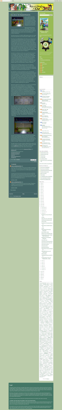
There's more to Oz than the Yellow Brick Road (46, 100)
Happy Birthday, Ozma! (45, 231)
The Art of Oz (44, 122)
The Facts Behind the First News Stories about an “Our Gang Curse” (47, 107)
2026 (42, 183)
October (43, 210)
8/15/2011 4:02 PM (14, 187)
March (43, 266)
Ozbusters (50, 345)
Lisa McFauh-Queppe (47, 332)
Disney (50, 302)
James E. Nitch (50, 318)
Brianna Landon (45, 294)
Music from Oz (45, 340)
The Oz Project (44, 123)
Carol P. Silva (50, 294)
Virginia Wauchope (49, 373)
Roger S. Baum (46, 361)
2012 (42, 204)
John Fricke (41, 325)
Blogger (48, 378)
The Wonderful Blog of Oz (46, 93)
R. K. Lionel (47, 354)
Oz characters (44, 345)
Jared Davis (51, 319)
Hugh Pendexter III (42, 317)
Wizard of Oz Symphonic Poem (45, 179)
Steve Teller (44, 368)
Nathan (43, 67)
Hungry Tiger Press (44, 173)
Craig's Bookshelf (48, 299)
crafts (44, 299)
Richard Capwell (45, 359)
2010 (42, 271)
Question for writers (45, 245)
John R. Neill (46, 325)
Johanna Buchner (45, 324)
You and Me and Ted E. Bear (46, 91)
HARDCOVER (42, 31)
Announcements (50, 288)
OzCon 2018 (41, 346)
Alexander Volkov (46, 284)
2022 (42, 189)
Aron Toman (47, 289)
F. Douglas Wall (49, 309)
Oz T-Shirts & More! (44, 158)
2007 (42, 275)
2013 (42, 202)
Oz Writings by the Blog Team (45, 59)
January (43, 269)
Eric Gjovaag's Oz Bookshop (45, 167)
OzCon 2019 (46, 346)
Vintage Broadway (45, 112)
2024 (42, 186)
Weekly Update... (44, 253)
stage (41, 368)
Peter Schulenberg (45, 350)
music (41, 340)
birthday (41, 293)
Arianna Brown (43, 289)
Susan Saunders (49, 368)
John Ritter (50, 325)
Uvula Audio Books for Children (45, 177)
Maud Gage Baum (46, 336)
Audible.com (16, 145)
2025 (42, 184)
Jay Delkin (42, 321)
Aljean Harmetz (47, 285)
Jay (42, 65)
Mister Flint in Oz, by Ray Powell (47, 218)
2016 (42, 198)
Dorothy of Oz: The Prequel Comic (47, 233)
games (50, 311)
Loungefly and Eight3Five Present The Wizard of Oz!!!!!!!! (47, 120)
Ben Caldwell (49, 292)
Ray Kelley (44, 356)
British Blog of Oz (45, 145)
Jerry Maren (42, 323)
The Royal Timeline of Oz (45, 171)
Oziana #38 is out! (44, 239)
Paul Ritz (47, 349)
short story (51, 367)
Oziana (42, 348)
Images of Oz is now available (46, 143)
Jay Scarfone (46, 321)
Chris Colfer (42, 295)
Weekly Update (44, 221)
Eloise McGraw (48, 307)
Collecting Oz (45, 297)
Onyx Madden (47, 344)
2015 (42, 199)
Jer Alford (51, 322)
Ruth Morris (45, 362)
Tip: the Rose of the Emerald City (46, 133)
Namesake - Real (44, 103)
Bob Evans (45, 293)
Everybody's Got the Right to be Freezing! (46, 114)
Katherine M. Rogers (46, 329)
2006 (42, 277)
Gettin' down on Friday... (45, 244)
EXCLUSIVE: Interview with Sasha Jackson (46, 252)
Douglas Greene (46, 304)
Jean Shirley (51, 321)
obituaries (43, 344)
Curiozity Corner (45, 118)
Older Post (35, 193)
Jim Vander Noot (48, 323)
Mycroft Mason (42, 342)
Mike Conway (49, 339)
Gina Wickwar (45, 314)
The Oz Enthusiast (45, 116)
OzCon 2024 (51, 346)
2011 (42, 206)
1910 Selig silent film (43, 282)
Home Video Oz (48, 316)
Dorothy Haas (41, 304)
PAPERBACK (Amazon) (44, 32)
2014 (42, 201)
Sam (42, 68)
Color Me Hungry (44, 110)
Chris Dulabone (48, 295)
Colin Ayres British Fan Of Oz (16, 166)
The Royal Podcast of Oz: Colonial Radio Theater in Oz (47, 235)
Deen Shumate (47, 301)
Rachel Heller (47, 355)
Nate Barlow (41, 343)
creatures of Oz (41, 300)
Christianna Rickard (42, 296)
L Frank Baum (50, 330)
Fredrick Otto (43, 311)
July (42, 260)
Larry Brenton (42, 332)
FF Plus (45, 310)
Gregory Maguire (42, 316)
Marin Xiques (43, 335)
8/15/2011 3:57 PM (14, 179)
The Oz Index (43, 174)
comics (41, 299)
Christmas (47, 296)
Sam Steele (41, 366)
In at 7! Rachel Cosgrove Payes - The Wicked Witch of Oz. (46, 147)
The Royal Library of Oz (44, 154)
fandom (41, 310)
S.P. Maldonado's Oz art (46, 142)
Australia (45, 292)
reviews (35, 161)
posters (44, 354)
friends (47, 311)
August (43, 213)
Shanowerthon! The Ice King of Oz (47, 242)
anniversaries (45, 288)
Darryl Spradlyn (47, 300)
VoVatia (43, 91)
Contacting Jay (43, 155)
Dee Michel (42, 301)
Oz (50, 344)
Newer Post (11, 193)
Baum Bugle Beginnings (45, 247)
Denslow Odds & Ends (45, 116)
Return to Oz (42, 357)
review (46, 357)
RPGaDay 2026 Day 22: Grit (46, 101)
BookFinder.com (13, 150)
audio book (46, 291)
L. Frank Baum (43, 331)
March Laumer (44, 333)
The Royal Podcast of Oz (44, 152)
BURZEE (43, 125)
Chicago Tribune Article (45, 130)
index (47, 317)
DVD (50, 304)
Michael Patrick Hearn (43, 339)
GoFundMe (41, 315)
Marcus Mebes (50, 333)
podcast (46, 353)
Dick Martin (45, 302)
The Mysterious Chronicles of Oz (47, 220)
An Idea (43, 228)
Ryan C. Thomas (47, 364)
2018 (42, 195)
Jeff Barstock (42, 322)
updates (49, 372)
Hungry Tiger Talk (45, 109)
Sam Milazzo (45, 365)
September (43, 211)
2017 (42, 196)
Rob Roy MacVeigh (46, 360)
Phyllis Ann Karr (45, 351)
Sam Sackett (50, 365)
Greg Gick (45, 315)
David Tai (51, 300)
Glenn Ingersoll (50, 314)
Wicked (51, 374)
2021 (42, 190)
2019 (42, 193)
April (43, 265)
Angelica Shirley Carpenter (46, 287)
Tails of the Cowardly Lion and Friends (46, 163)
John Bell (50, 324)
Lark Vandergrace (50, 331)
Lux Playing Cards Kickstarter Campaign (46, 141)
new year (51, 343)
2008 (42, 274)
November (43, 208)
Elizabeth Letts (42, 307)
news (40, 344)
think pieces (45, 372)
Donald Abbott (49, 303)
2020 (42, 192)
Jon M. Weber (41, 326)
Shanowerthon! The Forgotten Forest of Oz (46, 230)
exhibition (44, 309)
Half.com (29, 149)
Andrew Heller (46, 286)
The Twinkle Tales (47, 369)
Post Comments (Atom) (17, 196)
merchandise (44, 337)
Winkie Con (49, 375)
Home (23, 193)
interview (50, 317)
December (43, 207)
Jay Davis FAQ (43, 157)
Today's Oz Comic (44, 94)
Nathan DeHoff (46, 343)
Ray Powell (49, 356)
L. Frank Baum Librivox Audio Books (46, 176)
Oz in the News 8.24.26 (45, 97)
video (52, 372)
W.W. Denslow (42, 374)
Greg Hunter (49, 315)
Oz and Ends (44, 105)
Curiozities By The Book (46, 139)
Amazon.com (26, 149)
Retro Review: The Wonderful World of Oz (46, 238)
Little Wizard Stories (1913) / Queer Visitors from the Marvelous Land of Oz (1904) (47, 127)
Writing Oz (41, 376)
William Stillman (43, 375)
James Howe (41, 319)
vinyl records (43, 373)
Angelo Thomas (44, 63)
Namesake (43, 103)
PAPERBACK (46, 31)
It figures (43, 217)
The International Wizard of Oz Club (46, 170)
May (42, 263)
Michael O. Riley (49, 338)
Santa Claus (47, 366)
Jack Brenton (41, 318)
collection (50, 297)
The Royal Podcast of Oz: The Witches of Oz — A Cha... (46, 258)
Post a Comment (13, 189)
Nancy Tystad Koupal (48, 342)
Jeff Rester (47, 322)
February (43, 268)
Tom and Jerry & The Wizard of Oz (47, 241)
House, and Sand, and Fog (46, 137)
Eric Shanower (46, 308)
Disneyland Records (42, 303)
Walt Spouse (47, 374)
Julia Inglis (46, 326)
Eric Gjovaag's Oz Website (45, 168)
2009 (42, 272)
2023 (42, 187)
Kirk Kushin (45, 330)
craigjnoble (43, 72)
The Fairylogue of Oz (45, 132)
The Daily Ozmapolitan (46, 96)
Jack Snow (45, 318)
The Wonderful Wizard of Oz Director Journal (47, 136)
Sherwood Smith (45, 367)
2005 (42, 278)
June (42, 262)
